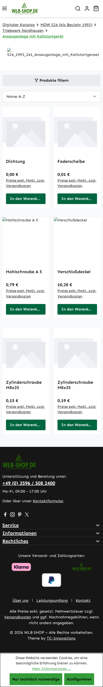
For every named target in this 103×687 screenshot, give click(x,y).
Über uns (20, 600)
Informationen (19, 533)
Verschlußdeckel (74, 271)
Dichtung (15, 161)
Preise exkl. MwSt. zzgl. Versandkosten (25, 183)
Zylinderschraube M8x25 (24, 385)
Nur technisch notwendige (36, 679)
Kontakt (83, 600)
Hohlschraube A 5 (24, 271)
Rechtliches (15, 541)
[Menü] (4, 8)
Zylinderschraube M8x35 (75, 385)
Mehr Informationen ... (51, 669)
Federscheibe (71, 161)
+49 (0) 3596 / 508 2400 (28, 483)
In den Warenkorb (26, 198)
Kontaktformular (48, 501)
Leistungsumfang (52, 600)
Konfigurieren (79, 679)
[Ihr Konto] (87, 8)
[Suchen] (77, 8)
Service (10, 525)
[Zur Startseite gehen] (41, 8)
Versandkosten (17, 617)
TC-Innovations (61, 638)
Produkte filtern (53, 80)
